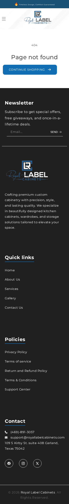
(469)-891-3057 (22, 432)
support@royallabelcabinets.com (38, 437)
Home (10, 270)
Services (11, 289)
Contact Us (14, 307)
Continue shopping (27, 69)
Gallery (10, 298)
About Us (12, 279)
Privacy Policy (16, 352)
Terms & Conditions (21, 380)
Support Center (17, 389)
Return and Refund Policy (26, 371)
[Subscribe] (56, 132)
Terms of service (18, 361)
